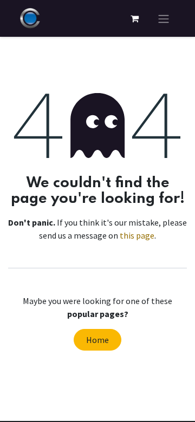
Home (97, 339)
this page (137, 235)
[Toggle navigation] (163, 18)
